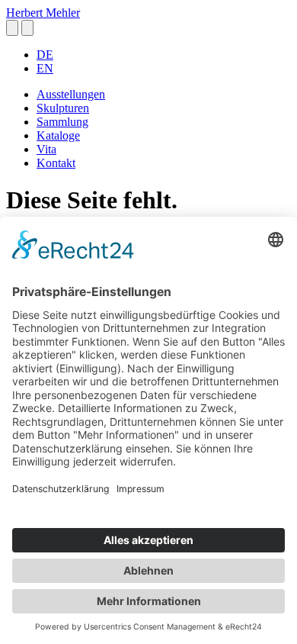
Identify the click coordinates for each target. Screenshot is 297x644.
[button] (12, 28)
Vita (46, 149)
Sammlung (62, 121)
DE (45, 54)
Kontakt (56, 162)
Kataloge (58, 135)
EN (45, 68)
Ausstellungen (71, 94)
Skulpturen (63, 107)
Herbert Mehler (43, 12)
